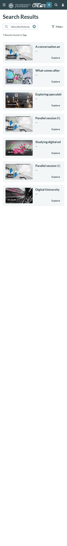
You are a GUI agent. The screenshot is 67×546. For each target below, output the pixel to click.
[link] (49, 5)
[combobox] (20, 26)
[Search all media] (56, 5)
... (47, 48)
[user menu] (63, 5)
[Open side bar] (4, 5)
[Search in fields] (34, 26)
